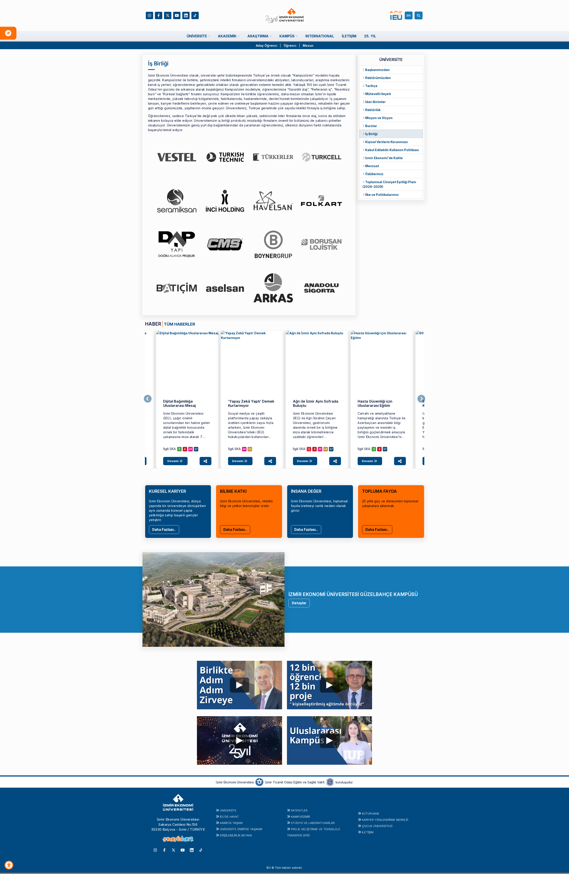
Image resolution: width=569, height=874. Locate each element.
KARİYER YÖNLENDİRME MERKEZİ (385, 819)
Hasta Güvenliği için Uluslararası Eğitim (375, 403)
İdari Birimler (375, 102)
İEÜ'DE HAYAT (229, 816)
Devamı (173, 461)
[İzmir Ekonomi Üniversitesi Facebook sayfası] (158, 15)
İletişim (367, 832)
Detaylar (299, 603)
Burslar (371, 126)
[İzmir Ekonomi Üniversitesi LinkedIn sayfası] (185, 15)
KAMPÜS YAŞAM (231, 823)
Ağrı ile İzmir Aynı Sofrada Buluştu (315, 403)
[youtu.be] (239, 684)
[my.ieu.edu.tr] (396, 15)
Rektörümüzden (378, 78)
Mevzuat (372, 166)
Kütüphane (370, 813)
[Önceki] (147, 399)
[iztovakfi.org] (330, 782)
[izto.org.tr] (259, 782)
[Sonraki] (421, 399)
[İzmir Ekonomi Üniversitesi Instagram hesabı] (149, 15)
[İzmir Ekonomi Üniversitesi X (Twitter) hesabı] (167, 15)
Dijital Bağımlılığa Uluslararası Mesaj (179, 403)
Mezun (308, 45)
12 (249, 449)
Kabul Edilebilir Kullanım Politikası (392, 150)
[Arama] (419, 15)
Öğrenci (290, 45)
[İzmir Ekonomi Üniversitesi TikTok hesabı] (195, 15)
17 (196, 449)
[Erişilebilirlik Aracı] (8, 865)
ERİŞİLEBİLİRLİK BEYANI (236, 835)
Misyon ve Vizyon (379, 118)
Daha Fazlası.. (164, 529)
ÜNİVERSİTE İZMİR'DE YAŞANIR (241, 829)
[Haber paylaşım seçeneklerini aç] (205, 461)
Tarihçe (371, 86)
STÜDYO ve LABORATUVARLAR (313, 823)
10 (190, 449)
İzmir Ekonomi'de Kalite (384, 158)
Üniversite (228, 810)
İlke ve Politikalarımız (382, 195)
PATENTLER (299, 810)
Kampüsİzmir (300, 816)
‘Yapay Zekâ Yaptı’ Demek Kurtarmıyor (251, 403)
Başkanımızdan (377, 70)
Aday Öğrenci (266, 45)
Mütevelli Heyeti (378, 94)
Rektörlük (373, 110)
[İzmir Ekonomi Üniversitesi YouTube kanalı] (176, 15)
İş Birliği (371, 134)
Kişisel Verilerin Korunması (386, 142)
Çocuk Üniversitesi (377, 826)
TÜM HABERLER (179, 324)
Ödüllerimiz (374, 174)
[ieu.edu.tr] (285, 15)
